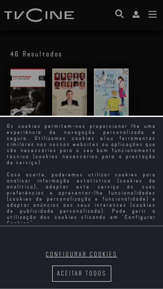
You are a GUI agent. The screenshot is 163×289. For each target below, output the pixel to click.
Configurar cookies (81, 254)
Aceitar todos (81, 273)
